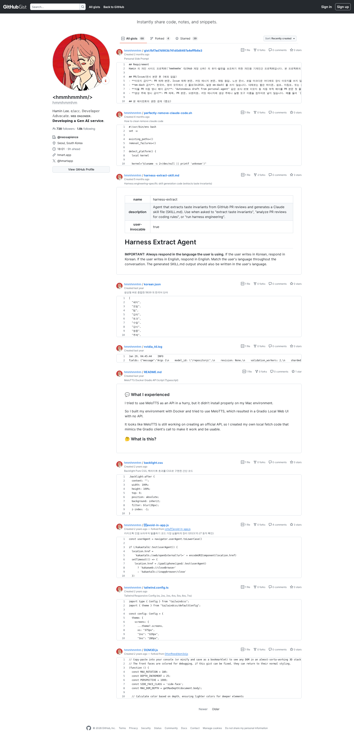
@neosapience (67, 137)
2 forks (261, 174)
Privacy (133, 728)
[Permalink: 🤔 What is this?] (122, 439)
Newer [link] (203, 709)
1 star (298, 371)
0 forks (261, 50)
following (86, 128)
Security (146, 728)
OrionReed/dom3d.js (176, 653)
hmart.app (64, 155)
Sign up (343, 7)
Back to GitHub (113, 7)
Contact (195, 728)
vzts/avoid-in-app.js (178, 528)
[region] (209, 82)
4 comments (279, 524)
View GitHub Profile (81, 169)
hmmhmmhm (132, 50)
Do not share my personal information (246, 728)
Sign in (326, 7)
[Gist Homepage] (15, 6)
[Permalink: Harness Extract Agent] (122, 242)
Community (171, 728)
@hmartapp (65, 160)
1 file (247, 50)
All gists (94, 7)
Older (215, 709)
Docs (184, 728)
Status (157, 728)
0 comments (279, 50)
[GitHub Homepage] (88, 728)
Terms (122, 728)
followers (66, 128)
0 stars (297, 50)
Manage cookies (212, 728)
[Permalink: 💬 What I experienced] (122, 394)
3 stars (297, 174)
